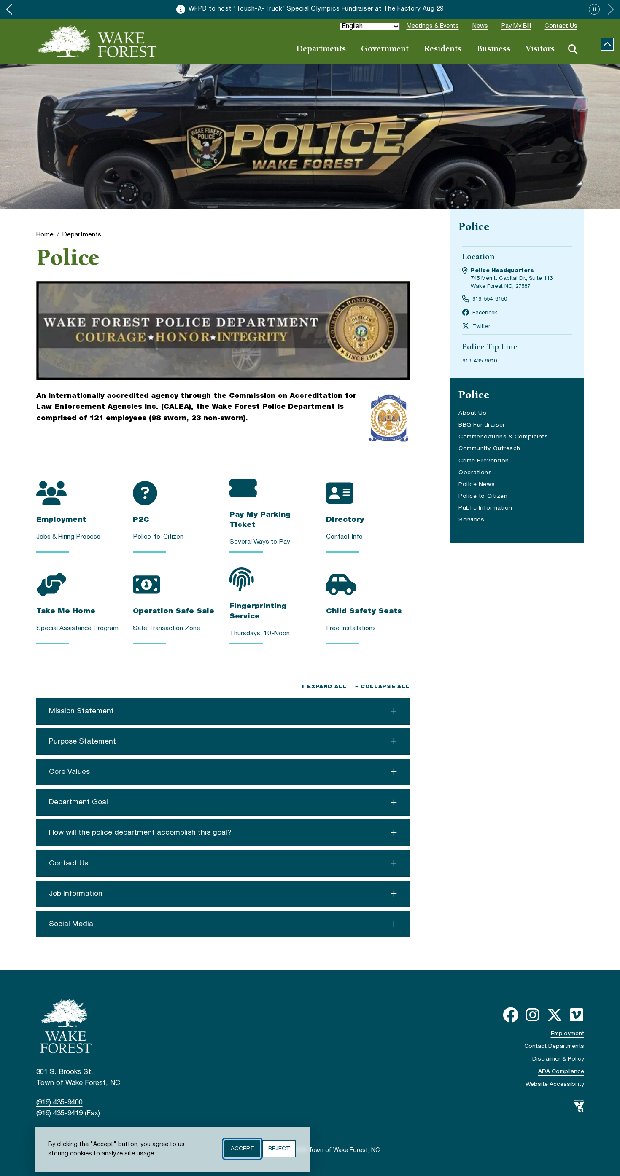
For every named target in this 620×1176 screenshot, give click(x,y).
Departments (321, 49)
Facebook (484, 313)
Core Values (69, 771)
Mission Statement (81, 711)
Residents (442, 49)
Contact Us (561, 26)
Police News (476, 484)
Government (385, 49)
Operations (475, 472)
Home (45, 235)
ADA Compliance (561, 1071)
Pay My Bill (516, 26)
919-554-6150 (489, 299)
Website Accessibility (555, 1084)
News (480, 26)
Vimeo (576, 1015)
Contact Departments (554, 1046)
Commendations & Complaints (503, 437)
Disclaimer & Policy (558, 1059)
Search (572, 49)
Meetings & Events (433, 26)
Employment (567, 1033)
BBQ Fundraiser (481, 425)
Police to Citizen (482, 496)
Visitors (540, 49)
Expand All (324, 687)
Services (471, 520)
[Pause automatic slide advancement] (594, 9)
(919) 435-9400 (59, 1102)
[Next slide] (610, 9)
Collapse (607, 44)
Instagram (532, 1015)
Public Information (485, 508)
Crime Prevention (483, 461)
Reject (279, 1149)
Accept (242, 1149)
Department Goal (78, 802)
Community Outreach (489, 448)
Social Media (71, 924)
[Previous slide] (9, 9)
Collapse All (382, 687)
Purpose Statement (82, 741)
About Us (472, 413)
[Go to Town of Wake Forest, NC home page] (97, 41)
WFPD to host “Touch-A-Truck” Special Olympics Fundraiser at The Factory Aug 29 (316, 9)
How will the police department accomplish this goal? (140, 832)
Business (493, 49)
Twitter (481, 326)
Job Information (75, 893)
